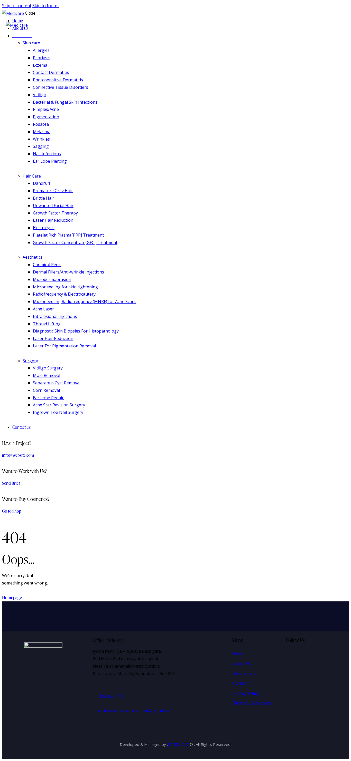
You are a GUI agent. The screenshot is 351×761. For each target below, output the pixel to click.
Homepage (12, 597)
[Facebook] (293, 654)
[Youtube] (323, 654)
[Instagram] (308, 654)
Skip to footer (45, 5)
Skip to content (16, 5)
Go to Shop (11, 511)
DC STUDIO (178, 744)
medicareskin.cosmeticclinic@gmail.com (134, 710)
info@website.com (18, 455)
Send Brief (11, 483)
